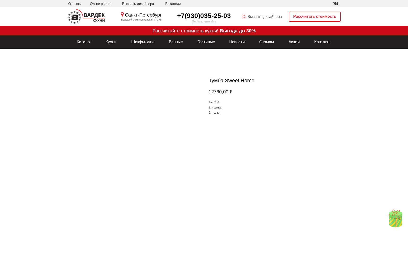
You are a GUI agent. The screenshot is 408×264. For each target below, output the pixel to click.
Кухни (111, 42)
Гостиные (206, 42)
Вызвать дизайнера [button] (264, 17)
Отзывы (266, 42)
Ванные (176, 42)
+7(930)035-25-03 (204, 15)
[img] (335, 3)
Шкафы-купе (142, 42)
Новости (237, 42)
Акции (294, 42)
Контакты (322, 42)
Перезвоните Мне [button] (204, 21)
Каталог (84, 42)
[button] (138, 4)
